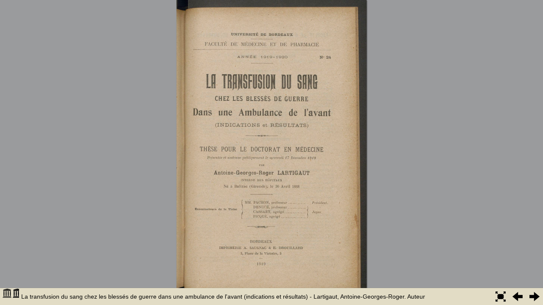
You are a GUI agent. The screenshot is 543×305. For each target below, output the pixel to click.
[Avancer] (534, 296)
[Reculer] (517, 296)
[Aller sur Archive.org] (10, 296)
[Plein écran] (500, 296)
